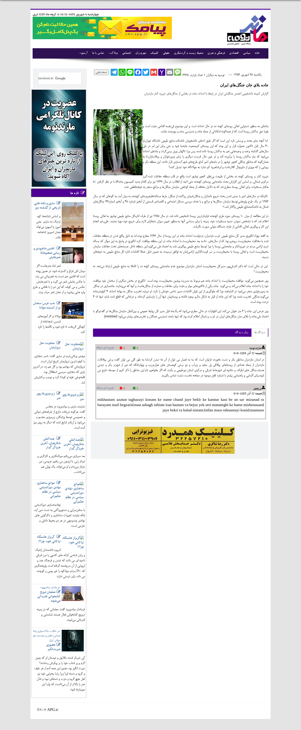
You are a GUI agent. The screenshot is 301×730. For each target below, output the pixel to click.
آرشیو (84, 53)
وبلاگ (114, 53)
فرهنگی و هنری (216, 53)
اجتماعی (126, 53)
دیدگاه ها (259, 333)
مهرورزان (140, 53)
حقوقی (166, 53)
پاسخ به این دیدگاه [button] (105, 348)
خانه (257, 53)
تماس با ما (98, 53)
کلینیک (154, 53)
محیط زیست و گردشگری (188, 53)
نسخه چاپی (101, 72)
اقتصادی (234, 53)
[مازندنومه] (246, 29)
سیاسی (246, 53)
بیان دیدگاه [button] (241, 333)
